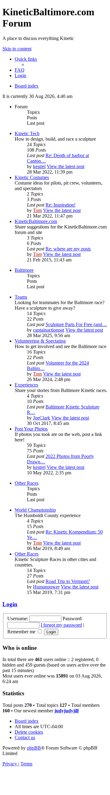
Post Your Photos (31, 428)
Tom (37, 210)
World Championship (35, 510)
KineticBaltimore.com (36, 221)
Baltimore (24, 270)
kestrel (39, 166)
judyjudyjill (66, 710)
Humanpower (46, 586)
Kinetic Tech (27, 133)
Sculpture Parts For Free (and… (76, 324)
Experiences (26, 384)
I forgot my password (61, 625)
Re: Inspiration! (60, 204)
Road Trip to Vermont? (68, 581)
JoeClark (41, 417)
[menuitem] (19, 70)
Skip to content (16, 48)
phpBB (34, 747)
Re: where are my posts (68, 248)
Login (9, 604)
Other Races (26, 483)
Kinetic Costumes (32, 177)
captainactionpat (48, 330)
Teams (21, 297)
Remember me (22, 631)
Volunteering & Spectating (40, 341)
